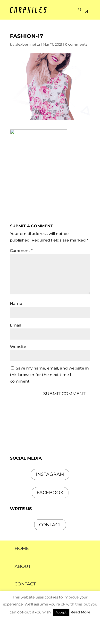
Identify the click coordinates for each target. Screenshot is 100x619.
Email (15, 325)
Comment (21, 250)
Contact (50, 524)
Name (16, 303)
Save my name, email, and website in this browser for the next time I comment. (49, 375)
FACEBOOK (50, 492)
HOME (22, 548)
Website (18, 346)
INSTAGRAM (50, 474)
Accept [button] (61, 612)
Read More (80, 612)
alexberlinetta (27, 44)
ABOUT (23, 566)
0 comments (76, 44)
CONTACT (25, 584)
